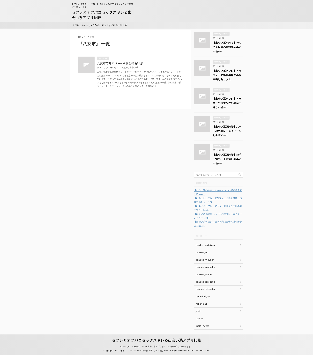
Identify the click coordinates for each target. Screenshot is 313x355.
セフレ (117, 67)
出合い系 (133, 67)
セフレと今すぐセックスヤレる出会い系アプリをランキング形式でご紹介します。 (156, 346)
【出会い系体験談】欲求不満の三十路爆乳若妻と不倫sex (227, 159)
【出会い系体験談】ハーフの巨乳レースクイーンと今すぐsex (227, 131)
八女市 (125, 67)
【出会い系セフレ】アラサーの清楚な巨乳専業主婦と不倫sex (227, 103)
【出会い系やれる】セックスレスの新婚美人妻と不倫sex (227, 47)
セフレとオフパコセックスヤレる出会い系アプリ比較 (156, 340)
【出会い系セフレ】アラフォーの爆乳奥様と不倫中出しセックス (227, 75)
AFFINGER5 (203, 350)
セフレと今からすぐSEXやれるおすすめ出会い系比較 (100, 25)
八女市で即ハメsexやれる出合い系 (120, 63)
